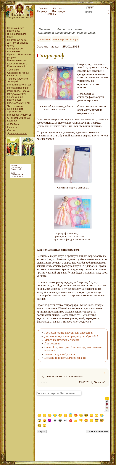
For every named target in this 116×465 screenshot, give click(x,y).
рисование (44, 39)
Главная (43, 8)
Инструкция (58, 11)
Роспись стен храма (18, 91)
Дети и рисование (17, 133)
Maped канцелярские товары (61, 339)
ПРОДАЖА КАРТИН (18, 103)
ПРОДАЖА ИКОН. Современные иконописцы (17, 97)
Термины (51, 14)
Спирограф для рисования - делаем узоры (67, 32)
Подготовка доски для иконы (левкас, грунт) (18, 43)
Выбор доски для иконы (16, 35)
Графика (12, 127)
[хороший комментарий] (103, 373)
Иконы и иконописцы (19, 84)
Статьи (11, 130)
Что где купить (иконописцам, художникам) (15, 109)
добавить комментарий (97, 431)
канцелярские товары (66, 39)
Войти (90, 8)
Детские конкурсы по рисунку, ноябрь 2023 (71, 336)
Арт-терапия (52, 343)
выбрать (41, 431)
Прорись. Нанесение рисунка (19, 56)
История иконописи (18, 88)
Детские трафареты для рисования (65, 357)
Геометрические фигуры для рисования (68, 332)
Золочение (13, 69)
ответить (45, 382)
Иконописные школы (19, 114)
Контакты (58, 8)
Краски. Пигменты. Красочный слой (17, 65)
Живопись (13, 124)
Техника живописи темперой (17, 80)
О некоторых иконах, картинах (19, 119)
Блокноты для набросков (59, 354)
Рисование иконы (17, 60)
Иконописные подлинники (15, 50)
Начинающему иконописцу (15, 29)
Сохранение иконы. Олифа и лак (18, 74)
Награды (42, 11)
